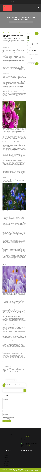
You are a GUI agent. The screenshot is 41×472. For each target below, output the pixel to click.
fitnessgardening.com (8, 434)
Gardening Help (6, 457)
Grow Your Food (6, 459)
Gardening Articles (6, 461)
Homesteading (6, 463)
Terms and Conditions (6, 2)
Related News (6, 465)
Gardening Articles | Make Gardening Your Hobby (33, 55)
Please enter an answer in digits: (8, 417)
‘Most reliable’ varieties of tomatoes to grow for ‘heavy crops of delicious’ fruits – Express (13, 390)
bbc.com (6, 374)
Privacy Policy (25, 470)
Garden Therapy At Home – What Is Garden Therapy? (33, 44)
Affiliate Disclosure (17, 470)
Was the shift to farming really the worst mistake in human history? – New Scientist (15, 385)
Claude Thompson (8, 38)
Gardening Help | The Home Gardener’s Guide (32, 48)
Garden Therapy (6, 455)
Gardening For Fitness (31, 41)
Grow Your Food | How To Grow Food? (32, 51)
